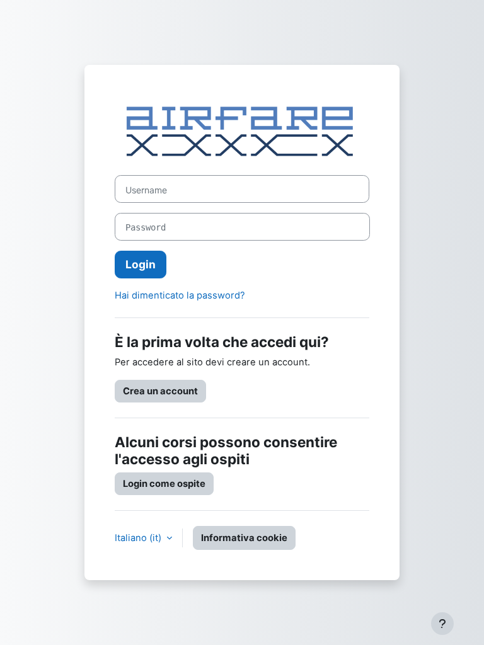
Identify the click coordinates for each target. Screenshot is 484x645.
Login (140, 264)
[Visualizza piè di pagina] (442, 623)
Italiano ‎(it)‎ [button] (139, 538)
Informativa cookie (244, 538)
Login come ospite (164, 483)
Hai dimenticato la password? (180, 295)
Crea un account (160, 391)
